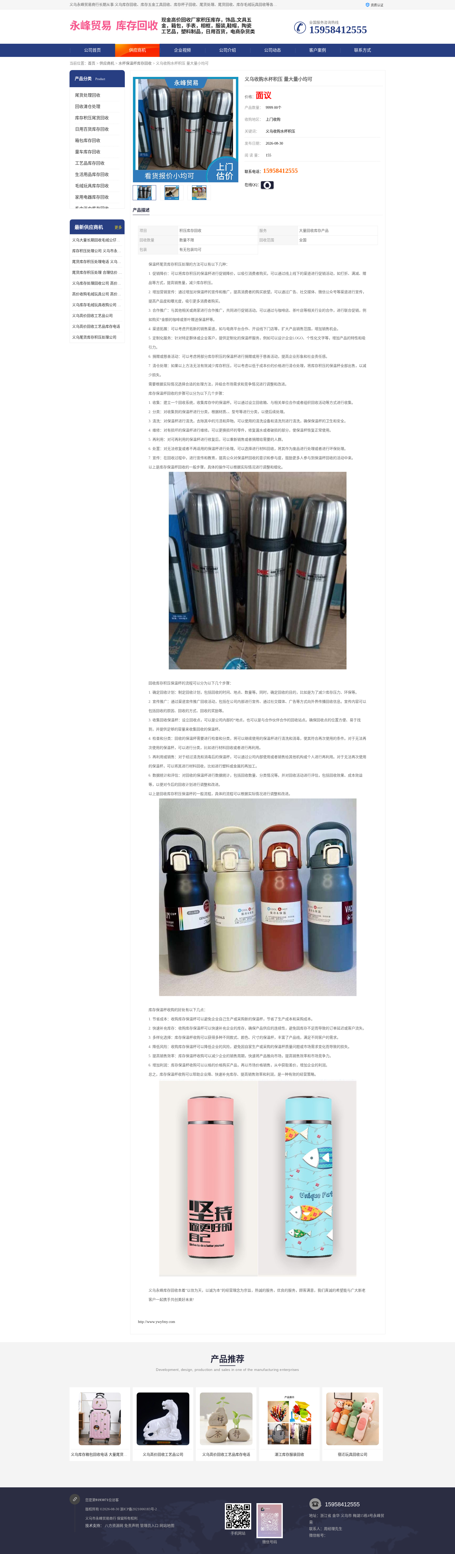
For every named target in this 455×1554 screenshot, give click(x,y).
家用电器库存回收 (92, 197)
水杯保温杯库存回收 (135, 63)
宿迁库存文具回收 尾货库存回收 (352, 1455)
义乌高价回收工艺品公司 (92, 316)
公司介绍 (227, 50)
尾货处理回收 (87, 95)
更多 (118, 227)
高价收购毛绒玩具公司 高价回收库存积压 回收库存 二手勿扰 (97, 294)
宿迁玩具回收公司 (289, 1455)
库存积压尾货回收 (92, 118)
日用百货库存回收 (92, 129)
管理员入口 (149, 1526)
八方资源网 (114, 1526)
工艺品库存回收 (90, 163)
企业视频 (182, 50)
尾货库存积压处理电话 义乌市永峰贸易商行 (97, 262)
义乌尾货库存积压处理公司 (94, 337)
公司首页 (92, 50)
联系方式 (362, 50)
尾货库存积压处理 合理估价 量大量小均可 (97, 272)
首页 (91, 63)
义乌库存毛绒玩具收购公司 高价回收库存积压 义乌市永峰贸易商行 (97, 305)
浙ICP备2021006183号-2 (138, 1509)
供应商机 (137, 50)
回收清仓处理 (87, 106)
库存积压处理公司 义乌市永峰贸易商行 (97, 251)
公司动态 (272, 50)
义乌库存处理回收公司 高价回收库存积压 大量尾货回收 (97, 283)
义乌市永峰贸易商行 (100, 1518)
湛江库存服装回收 (226, 1455)
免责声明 (131, 1526)
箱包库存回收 (87, 140)
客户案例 (317, 50)
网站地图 (167, 1526)
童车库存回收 (87, 152)
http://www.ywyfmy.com (156, 1322)
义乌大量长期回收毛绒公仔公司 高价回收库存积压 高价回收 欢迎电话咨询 (97, 240)
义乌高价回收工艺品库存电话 (96, 327)
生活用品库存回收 (92, 174)
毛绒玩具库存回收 (92, 186)
